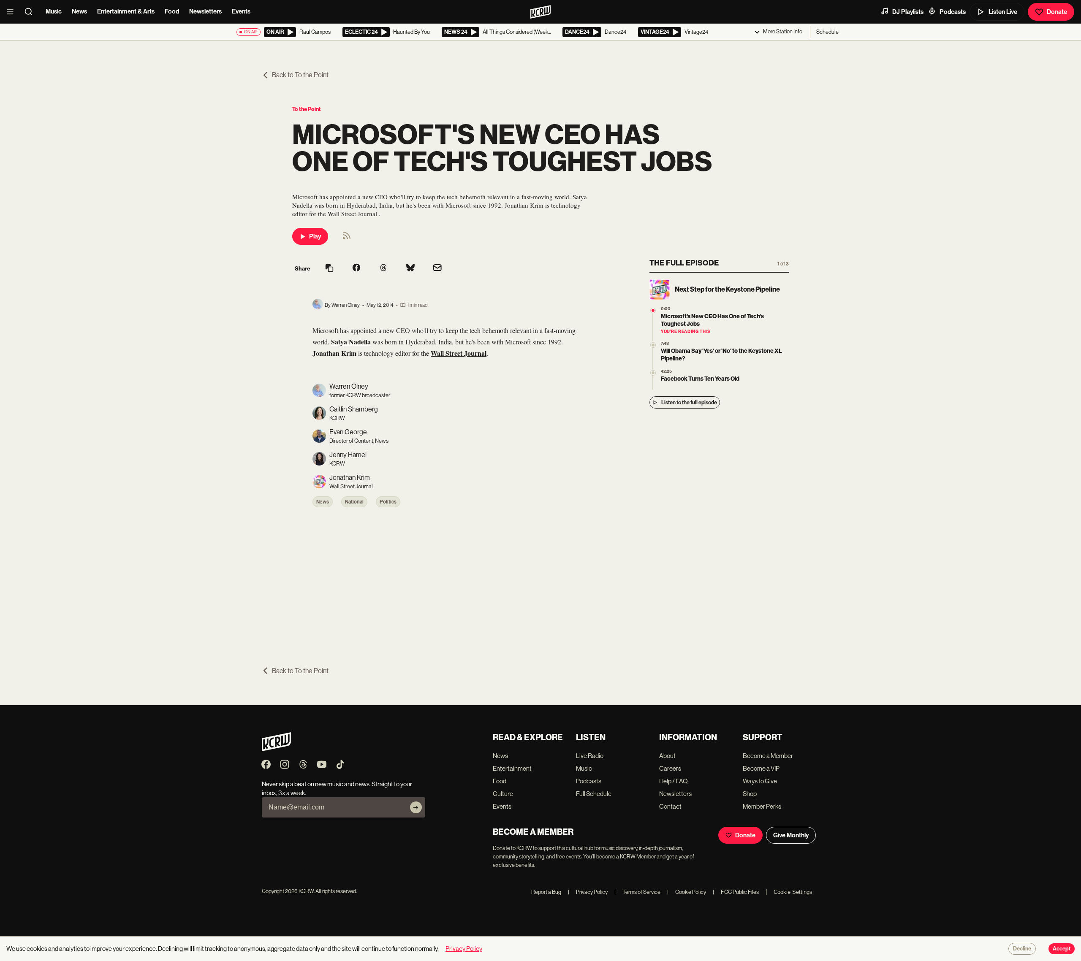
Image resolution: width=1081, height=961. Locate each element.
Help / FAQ (673, 781)
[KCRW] (276, 749)
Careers (670, 768)
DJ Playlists (907, 12)
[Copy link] (329, 268)
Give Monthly (791, 835)
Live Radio (589, 755)
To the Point (306, 109)
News (79, 11)
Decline (1022, 948)
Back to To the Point (300, 75)
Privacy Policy (588, 892)
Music (54, 11)
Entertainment (512, 768)
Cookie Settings (793, 892)
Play (315, 236)
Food (172, 11)
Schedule (827, 32)
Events (241, 11)
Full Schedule (593, 793)
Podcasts (953, 12)
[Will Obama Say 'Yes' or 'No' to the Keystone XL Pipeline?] (653, 345)
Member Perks (762, 806)
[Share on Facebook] (356, 268)
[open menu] (12, 12)
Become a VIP (761, 768)
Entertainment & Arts (126, 11)
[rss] (347, 238)
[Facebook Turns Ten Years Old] (653, 373)
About (667, 755)
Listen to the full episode (689, 402)
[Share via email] (437, 268)
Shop (750, 793)
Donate (1057, 12)
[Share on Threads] (383, 268)
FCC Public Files (736, 892)
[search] (31, 12)
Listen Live (1003, 12)
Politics (388, 502)
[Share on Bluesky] (410, 268)
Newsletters (205, 11)
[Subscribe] (416, 807)
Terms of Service (637, 892)
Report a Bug (546, 892)
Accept (1061, 948)
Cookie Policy (686, 892)
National (354, 502)
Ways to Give (760, 781)
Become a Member (768, 755)
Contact (670, 806)
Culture (503, 793)
